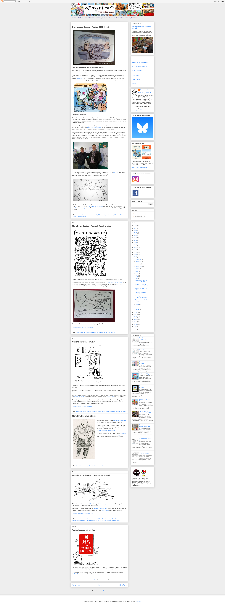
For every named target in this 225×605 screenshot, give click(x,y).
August (138, 268)
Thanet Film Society (79, 396)
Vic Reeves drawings (105, 466)
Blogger (139, 601)
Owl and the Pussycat (91, 520)
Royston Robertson (146, 90)
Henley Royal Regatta (110, 518)
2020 (135, 237)
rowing (106, 520)
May (137, 276)
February (138, 306)
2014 (135, 252)
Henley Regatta (103, 504)
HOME (134, 57)
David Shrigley (116, 435)
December (139, 259)
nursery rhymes (81, 520)
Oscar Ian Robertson (94, 466)
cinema (84, 411)
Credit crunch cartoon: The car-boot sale (145, 452)
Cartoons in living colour (146, 374)
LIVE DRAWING (136, 79)
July (137, 271)
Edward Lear (101, 518)
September (139, 266)
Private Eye (101, 520)
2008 (135, 319)
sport (109, 520)
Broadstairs (79, 411)
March (137, 304)
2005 (135, 326)
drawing (86, 466)
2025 (135, 225)
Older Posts (123, 585)
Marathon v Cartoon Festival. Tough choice (91, 226)
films (88, 411)
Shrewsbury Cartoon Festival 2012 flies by (91, 27)
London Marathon (80, 332)
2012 (135, 257)
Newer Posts (76, 585)
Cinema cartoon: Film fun (83, 342)
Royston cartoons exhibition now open (144, 425)
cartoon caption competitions (88, 214)
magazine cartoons (110, 411)
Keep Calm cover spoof (80, 573)
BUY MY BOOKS (137, 71)
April (137, 278)
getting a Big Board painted (94, 127)
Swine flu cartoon (144, 350)
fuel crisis (78, 579)
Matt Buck (115, 172)
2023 (135, 230)
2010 (135, 314)
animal (78, 518)
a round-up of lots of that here (95, 206)
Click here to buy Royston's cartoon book (83, 327)
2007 (135, 321)
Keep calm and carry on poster (89, 579)
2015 (135, 249)
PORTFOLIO (135, 75)
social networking (81, 216)
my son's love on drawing (119, 420)
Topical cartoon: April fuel (83, 530)
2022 (135, 233)
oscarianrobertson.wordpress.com (106, 430)
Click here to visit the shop (139, 167)
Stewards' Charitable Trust (100, 508)
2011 (135, 312)
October (138, 264)
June (137, 273)
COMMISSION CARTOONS (140, 62)
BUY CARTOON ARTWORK (140, 66)
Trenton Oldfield (105, 510)
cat (97, 518)
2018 (135, 242)
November (139, 261)
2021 (135, 235)
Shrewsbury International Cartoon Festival (96, 332)
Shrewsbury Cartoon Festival (114, 282)
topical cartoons (120, 579)
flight (97, 214)
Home (100, 585)
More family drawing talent (84, 416)
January (138, 309)
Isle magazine (93, 411)
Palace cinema (110, 396)
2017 (135, 245)
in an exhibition (88, 504)
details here (79, 78)
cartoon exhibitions (90, 518)
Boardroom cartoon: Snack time (145, 338)
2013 (135, 254)
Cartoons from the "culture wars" (144, 400)
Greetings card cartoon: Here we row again (91, 475)
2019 (135, 240)
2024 (135, 228)
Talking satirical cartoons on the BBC (145, 412)
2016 (135, 247)
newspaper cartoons (103, 579)
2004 (135, 329)
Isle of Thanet (101, 411)
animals (78, 214)
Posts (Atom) (102, 590)
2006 (135, 324)
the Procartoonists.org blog (80, 208)
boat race (82, 518)
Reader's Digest (103, 214)
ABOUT (134, 84)
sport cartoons (111, 332)
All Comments (138, 216)
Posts (136, 214)
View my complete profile (139, 110)
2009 (135, 317)
